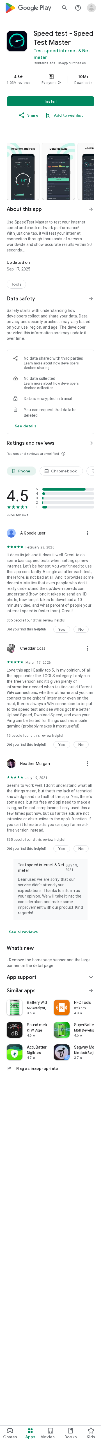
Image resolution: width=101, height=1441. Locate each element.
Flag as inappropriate (32, 1068)
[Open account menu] (91, 8)
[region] (50, 79)
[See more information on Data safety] (91, 298)
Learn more (33, 363)
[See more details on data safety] (26, 426)
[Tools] (16, 284)
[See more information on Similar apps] (91, 990)
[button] (59, 83)
